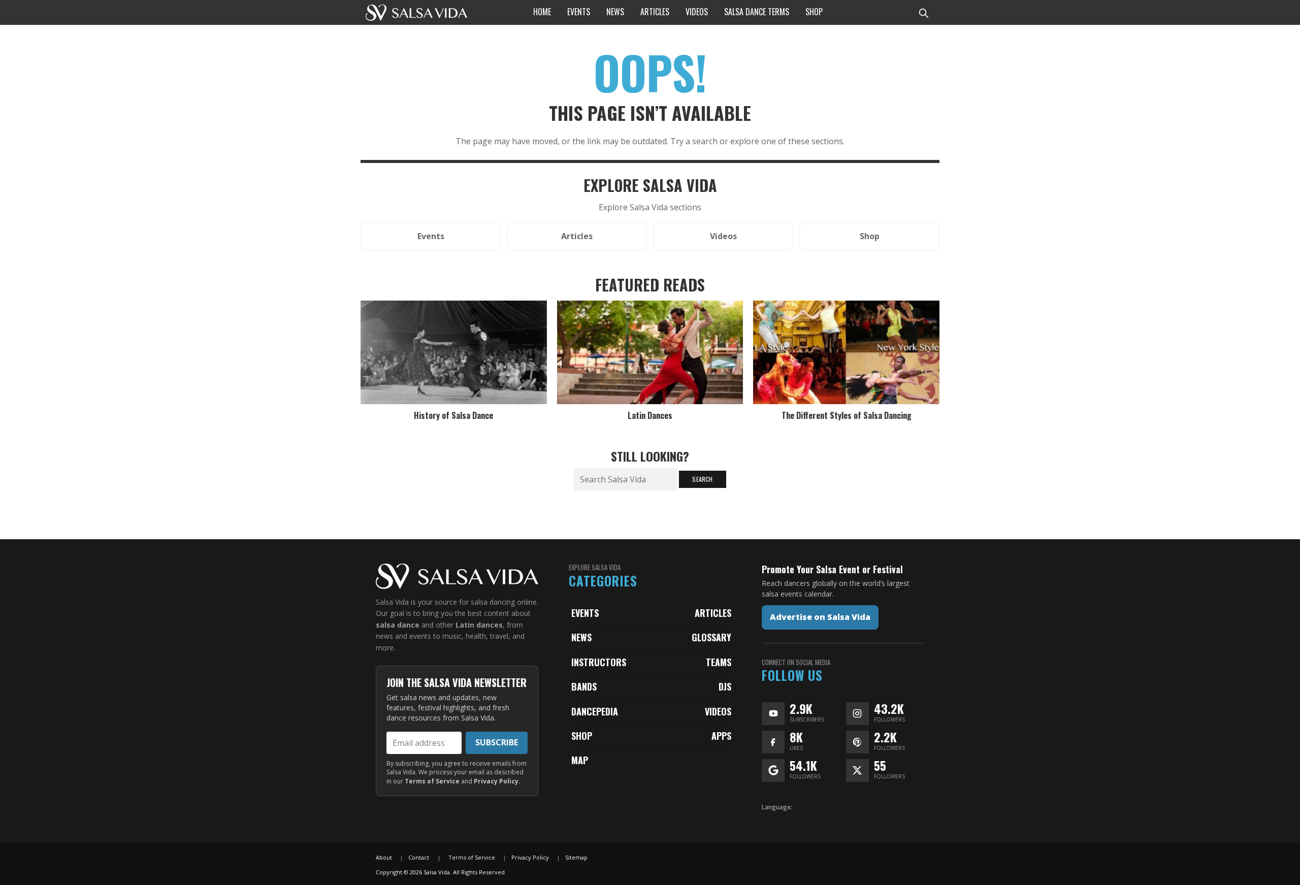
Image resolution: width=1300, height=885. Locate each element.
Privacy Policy (496, 781)
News (581, 637)
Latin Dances (650, 415)
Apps (721, 735)
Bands (584, 686)
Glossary (711, 637)
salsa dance (397, 625)
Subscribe (496, 742)
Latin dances (479, 625)
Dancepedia (594, 711)
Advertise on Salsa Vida (820, 616)
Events (585, 612)
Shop (581, 735)
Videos (718, 711)
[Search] (923, 12)
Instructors (598, 662)
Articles (713, 612)
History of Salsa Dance (453, 415)
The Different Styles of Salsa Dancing (847, 415)
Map (579, 760)
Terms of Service (432, 781)
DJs (725, 686)
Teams (718, 662)
